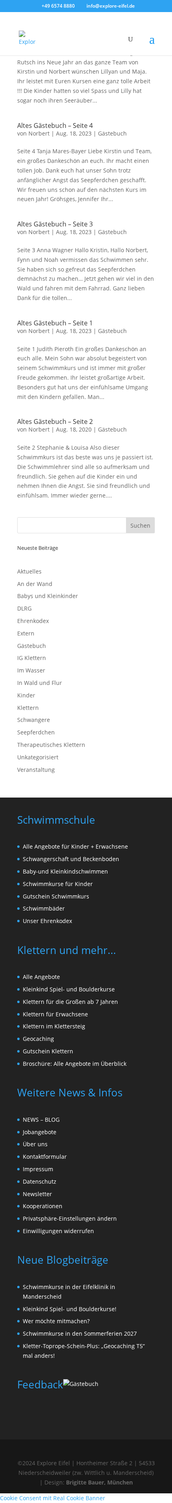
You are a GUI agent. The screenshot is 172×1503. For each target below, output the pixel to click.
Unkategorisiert (37, 757)
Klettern (28, 707)
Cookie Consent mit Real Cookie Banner (52, 1498)
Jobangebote (39, 1132)
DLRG (24, 608)
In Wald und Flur (39, 683)
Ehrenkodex (33, 621)
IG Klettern (31, 658)
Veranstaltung (36, 769)
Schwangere (33, 720)
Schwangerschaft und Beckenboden (71, 859)
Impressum (38, 1169)
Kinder (26, 695)
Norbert (39, 133)
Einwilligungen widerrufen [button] (58, 1231)
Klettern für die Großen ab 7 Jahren (70, 1001)
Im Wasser (31, 670)
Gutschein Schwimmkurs (56, 896)
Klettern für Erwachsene (55, 1014)
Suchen (140, 525)
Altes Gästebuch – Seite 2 (55, 421)
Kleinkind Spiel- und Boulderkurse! (69, 1309)
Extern (25, 633)
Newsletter (37, 1194)
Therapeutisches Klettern (51, 744)
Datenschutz (39, 1181)
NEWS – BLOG (41, 1119)
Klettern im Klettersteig (54, 1026)
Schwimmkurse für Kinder (58, 884)
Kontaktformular (45, 1156)
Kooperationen (42, 1206)
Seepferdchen (36, 732)
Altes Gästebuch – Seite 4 (55, 125)
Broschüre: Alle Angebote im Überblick (74, 1063)
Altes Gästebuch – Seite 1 (55, 323)
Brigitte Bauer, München (99, 1482)
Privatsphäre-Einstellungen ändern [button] (70, 1218)
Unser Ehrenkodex (47, 921)
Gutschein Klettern (48, 1051)
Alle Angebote (41, 977)
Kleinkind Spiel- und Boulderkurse (69, 989)
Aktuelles (29, 571)
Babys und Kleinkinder (47, 596)
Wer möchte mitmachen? (56, 1321)
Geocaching (38, 1038)
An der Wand (34, 584)
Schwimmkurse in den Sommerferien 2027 (80, 1333)
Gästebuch (112, 133)
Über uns (35, 1144)
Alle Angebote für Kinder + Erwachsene (75, 846)
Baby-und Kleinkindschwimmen (65, 871)
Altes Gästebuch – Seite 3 (55, 224)
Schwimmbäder (44, 908)
